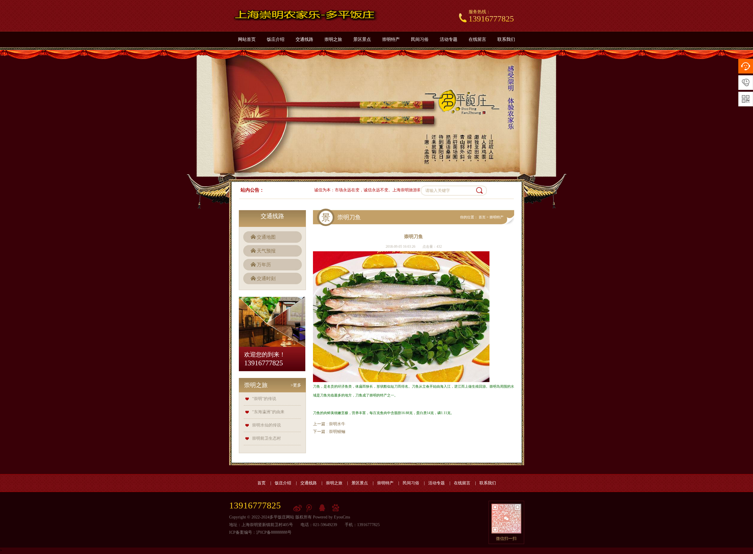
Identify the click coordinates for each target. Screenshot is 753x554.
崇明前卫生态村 (266, 438)
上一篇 (329, 424)
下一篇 (329, 431)
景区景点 (362, 39)
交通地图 (266, 237)
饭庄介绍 (275, 39)
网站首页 (247, 39)
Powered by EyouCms (331, 517)
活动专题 (448, 39)
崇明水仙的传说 (266, 425)
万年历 (264, 264)
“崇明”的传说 (264, 398)
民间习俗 (420, 39)
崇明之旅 (333, 39)
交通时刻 (266, 278)
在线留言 (477, 39)
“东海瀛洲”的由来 (268, 412)
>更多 (296, 385)
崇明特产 (391, 39)
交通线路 (304, 39)
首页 (482, 217)
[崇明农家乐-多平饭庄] (305, 15)
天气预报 (266, 250)
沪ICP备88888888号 (273, 532)
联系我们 (506, 39)
